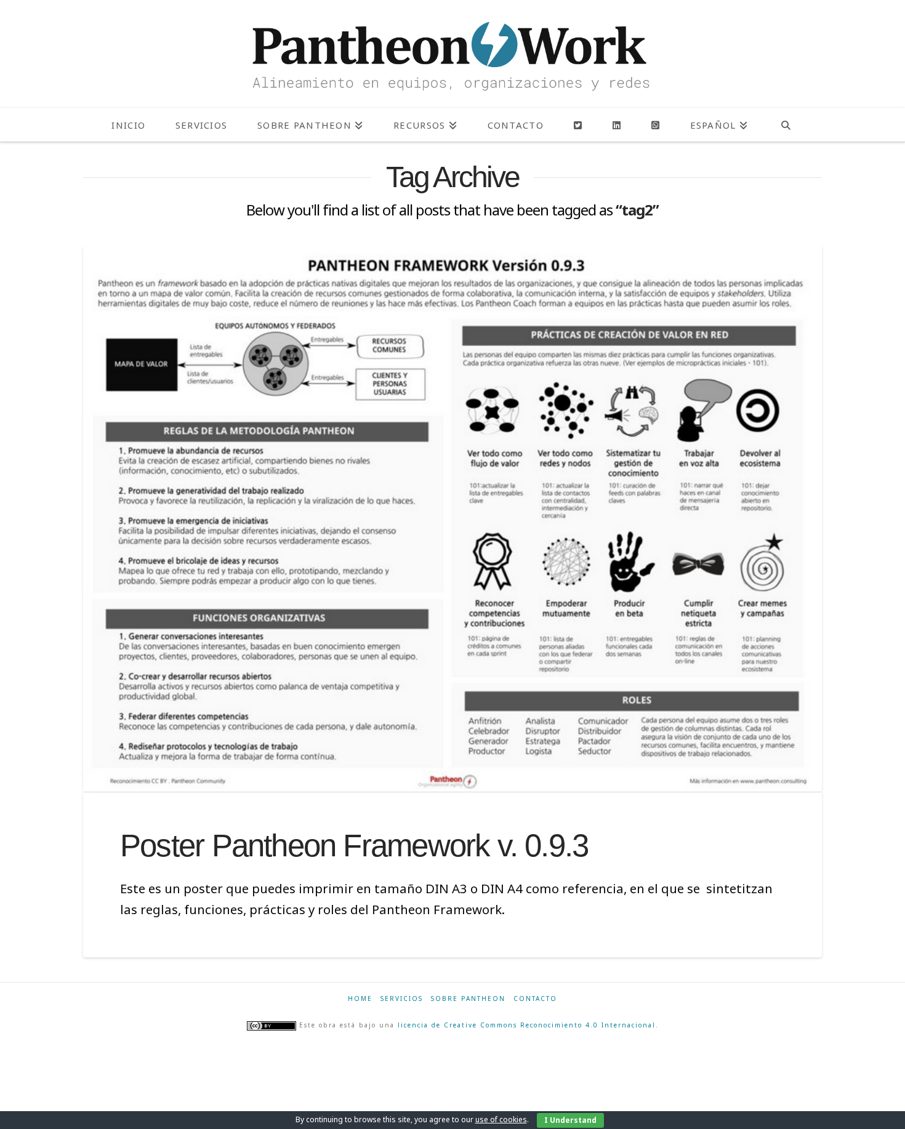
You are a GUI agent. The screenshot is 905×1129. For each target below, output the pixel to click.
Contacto (535, 999)
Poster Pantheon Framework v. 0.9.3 (354, 845)
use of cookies (501, 1119)
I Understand (570, 1120)
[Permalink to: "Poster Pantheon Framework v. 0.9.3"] (452, 517)
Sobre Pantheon (468, 999)
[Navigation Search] (786, 125)
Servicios (401, 999)
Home (360, 999)
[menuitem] (719, 125)
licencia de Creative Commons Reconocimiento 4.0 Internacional (527, 1025)
